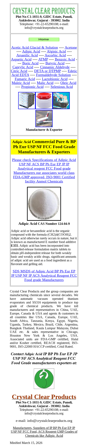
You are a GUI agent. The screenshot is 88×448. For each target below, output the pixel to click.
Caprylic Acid (22, 67)
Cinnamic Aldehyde (55, 67)
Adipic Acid (31, 51)
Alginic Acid (56, 51)
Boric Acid (30, 63)
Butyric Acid (54, 63)
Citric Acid (19, 71)
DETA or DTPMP (47, 71)
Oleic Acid (68, 83)
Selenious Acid (62, 87)
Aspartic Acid (21, 59)
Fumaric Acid (25, 79)
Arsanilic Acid (27, 55)
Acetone (71, 47)
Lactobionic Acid (55, 79)
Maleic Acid (21, 83)
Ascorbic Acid (55, 55)
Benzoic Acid (65, 59)
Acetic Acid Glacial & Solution (34, 47)
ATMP (43, 59)
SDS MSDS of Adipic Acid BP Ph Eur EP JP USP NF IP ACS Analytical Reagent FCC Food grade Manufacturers (44, 275)
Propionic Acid (32, 87)
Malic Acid (45, 83)
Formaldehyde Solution (53, 75)
